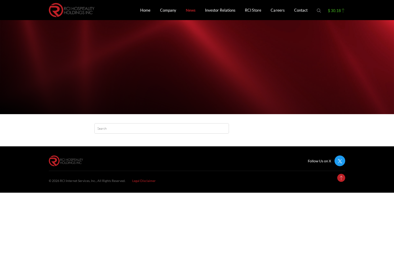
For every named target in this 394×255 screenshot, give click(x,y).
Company (168, 10)
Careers (278, 10)
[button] (319, 11)
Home (145, 10)
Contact (301, 10)
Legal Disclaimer (144, 181)
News (190, 10)
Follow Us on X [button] (319, 161)
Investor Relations (220, 10)
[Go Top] (341, 178)
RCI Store (253, 10)
